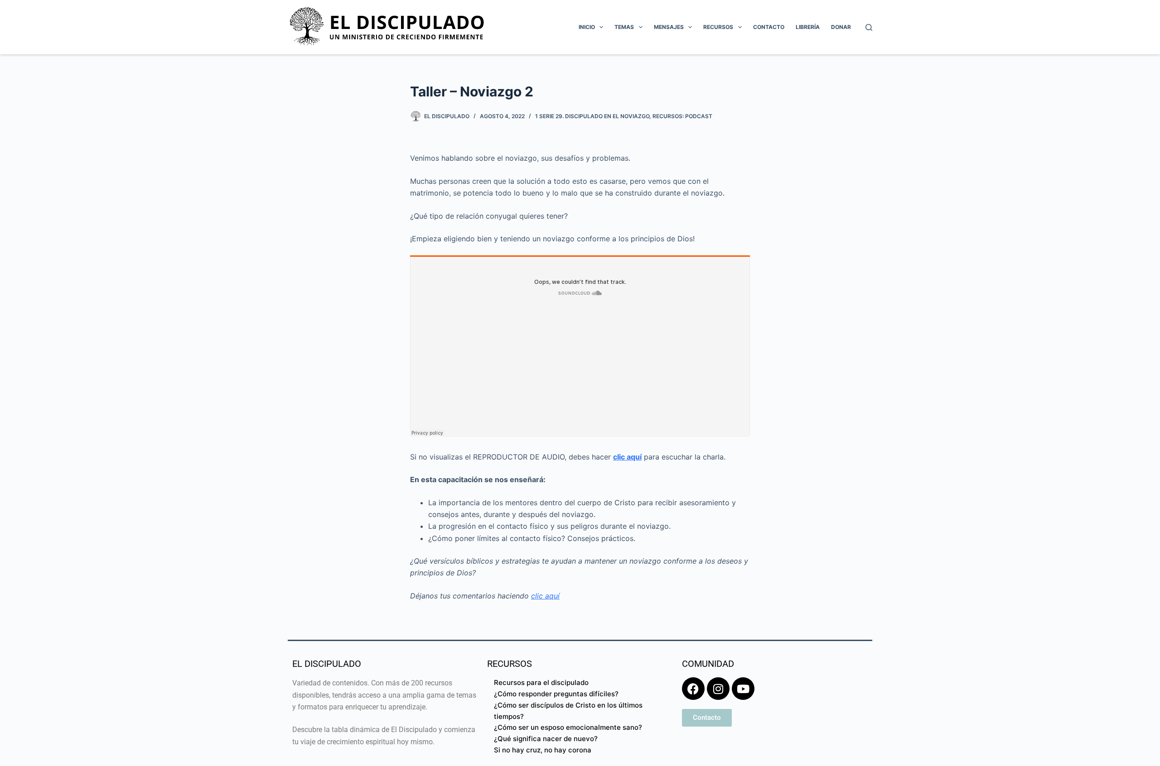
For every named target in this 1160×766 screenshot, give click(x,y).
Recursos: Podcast (682, 116)
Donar (841, 27)
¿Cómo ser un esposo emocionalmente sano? (568, 727)
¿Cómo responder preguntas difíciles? (556, 693)
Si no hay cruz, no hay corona (542, 750)
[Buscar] (868, 27)
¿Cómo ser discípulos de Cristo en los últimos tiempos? (568, 711)
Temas (624, 27)
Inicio (587, 27)
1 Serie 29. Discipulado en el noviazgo (592, 116)
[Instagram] (718, 688)
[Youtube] (743, 688)
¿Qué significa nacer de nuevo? (546, 738)
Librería (808, 27)
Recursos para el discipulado (541, 682)
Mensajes (669, 27)
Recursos (718, 27)
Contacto (768, 27)
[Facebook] (693, 688)
